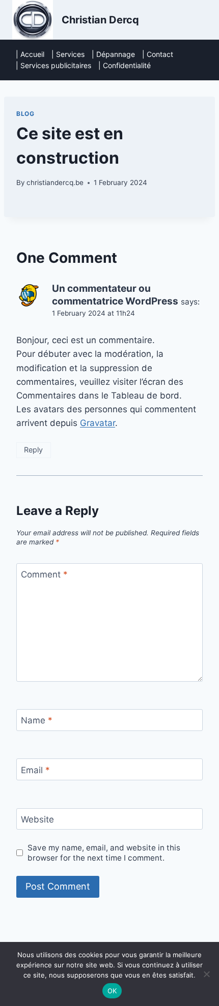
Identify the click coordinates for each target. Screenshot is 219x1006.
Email (35, 770)
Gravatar (97, 423)
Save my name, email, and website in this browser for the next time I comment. (104, 853)
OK (112, 991)
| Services (68, 54)
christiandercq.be (55, 182)
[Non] (206, 974)
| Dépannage (113, 54)
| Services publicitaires (53, 65)
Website (37, 819)
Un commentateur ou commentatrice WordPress (115, 295)
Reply (33, 449)
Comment (44, 574)
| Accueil (30, 54)
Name (36, 720)
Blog (25, 113)
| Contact (157, 54)
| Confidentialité (124, 65)
